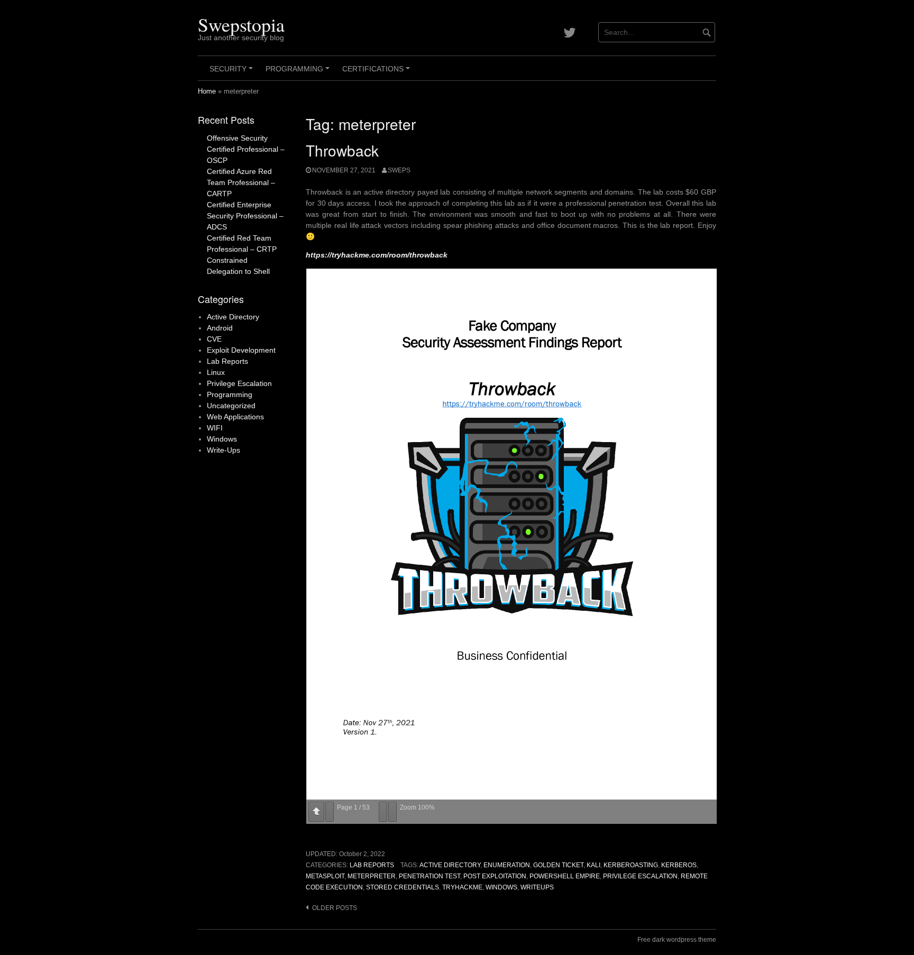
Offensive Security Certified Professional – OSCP (246, 149)
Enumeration (506, 865)
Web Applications (235, 416)
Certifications (377, 72)
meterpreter (372, 876)
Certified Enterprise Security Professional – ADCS (245, 215)
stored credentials (402, 887)
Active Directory (449, 865)
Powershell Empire (564, 876)
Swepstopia (241, 24)
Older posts (334, 908)
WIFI (215, 428)
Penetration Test (429, 876)
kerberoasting (631, 865)
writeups (537, 887)
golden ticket (558, 865)
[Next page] (329, 812)
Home (207, 91)
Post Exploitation (494, 876)
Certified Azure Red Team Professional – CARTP (241, 182)
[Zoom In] (392, 812)
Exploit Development (241, 350)
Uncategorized (231, 405)
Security (232, 72)
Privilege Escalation (239, 383)
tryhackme (462, 887)
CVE (214, 339)
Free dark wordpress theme (676, 939)
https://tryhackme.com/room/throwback (376, 255)
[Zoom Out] (383, 812)
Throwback (342, 150)
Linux (216, 372)
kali (593, 865)
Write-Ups (223, 450)
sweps (399, 170)
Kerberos (679, 865)
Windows (501, 887)
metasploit (325, 876)
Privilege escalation (640, 876)
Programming (299, 72)
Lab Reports (372, 865)
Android (220, 328)
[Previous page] (316, 812)
